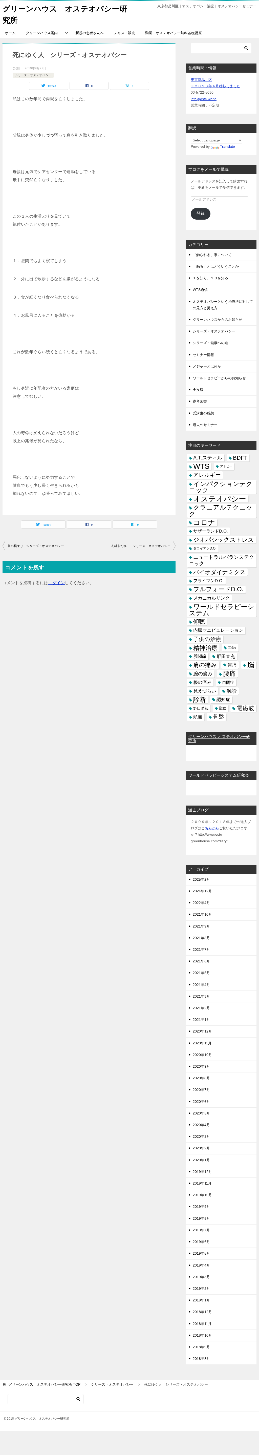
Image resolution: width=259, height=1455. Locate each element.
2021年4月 (201, 985)
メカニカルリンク (211, 598)
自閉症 (228, 682)
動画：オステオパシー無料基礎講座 (173, 33)
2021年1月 (201, 1020)
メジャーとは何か (207, 366)
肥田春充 (226, 656)
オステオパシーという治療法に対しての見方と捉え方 (223, 305)
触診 (232, 691)
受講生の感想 (203, 413)
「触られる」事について (212, 255)
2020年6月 (201, 1102)
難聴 (222, 708)
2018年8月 (201, 1359)
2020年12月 (202, 1031)
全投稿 (198, 390)
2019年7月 (201, 1230)
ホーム (10, 33)
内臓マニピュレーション (218, 630)
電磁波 (245, 708)
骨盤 (218, 717)
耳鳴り (232, 647)
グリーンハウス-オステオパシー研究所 (219, 738)
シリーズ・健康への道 (210, 343)
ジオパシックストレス (223, 539)
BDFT (240, 458)
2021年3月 (201, 996)
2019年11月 (202, 1183)
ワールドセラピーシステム (221, 610)
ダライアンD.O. (205, 548)
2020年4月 (201, 1125)
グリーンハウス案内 (42, 33)
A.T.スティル (207, 457)
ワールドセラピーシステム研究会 (218, 775)
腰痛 (229, 673)
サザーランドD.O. (210, 531)
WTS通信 (200, 290)
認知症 (223, 699)
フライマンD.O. (208, 580)
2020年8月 (201, 1078)
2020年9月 (201, 1066)
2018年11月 (202, 1324)
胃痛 (232, 664)
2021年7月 (201, 949)
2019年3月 (201, 1277)
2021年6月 (201, 961)
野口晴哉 (200, 708)
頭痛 (197, 716)
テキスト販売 (124, 33)
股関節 (199, 656)
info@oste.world (204, 99)
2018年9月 (201, 1347)
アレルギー (207, 475)
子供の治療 (207, 639)
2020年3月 (201, 1136)
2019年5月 (201, 1253)
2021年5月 (201, 973)
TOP (44, 1384)
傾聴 (199, 621)
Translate (227, 146)
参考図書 (200, 401)
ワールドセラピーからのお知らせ (219, 378)
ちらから (212, 828)
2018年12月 (202, 1312)
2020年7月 (201, 1090)
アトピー (226, 466)
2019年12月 (202, 1172)
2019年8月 (201, 1218)
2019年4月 (201, 1265)
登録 (201, 213)
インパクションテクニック (220, 487)
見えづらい (204, 690)
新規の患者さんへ (89, 33)
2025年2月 (201, 879)
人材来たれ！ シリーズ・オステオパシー (140, 546)
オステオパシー (219, 498)
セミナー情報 (203, 355)
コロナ (204, 522)
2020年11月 (202, 1043)
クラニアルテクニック (220, 510)
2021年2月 (201, 1008)
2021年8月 (201, 938)
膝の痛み (202, 682)
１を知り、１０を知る (210, 278)
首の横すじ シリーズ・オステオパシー (36, 546)
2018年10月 (202, 1335)
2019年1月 (201, 1300)
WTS (201, 466)
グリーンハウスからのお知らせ (217, 320)
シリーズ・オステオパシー (33, 75)
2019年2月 (201, 1289)
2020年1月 (201, 1160)
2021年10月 (202, 914)
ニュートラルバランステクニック (221, 560)
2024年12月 (202, 891)
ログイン (56, 583)
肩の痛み (205, 665)
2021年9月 (201, 926)
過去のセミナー (205, 425)
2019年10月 (202, 1195)
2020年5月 (201, 1113)
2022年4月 (201, 903)
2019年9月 (201, 1207)
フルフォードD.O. (218, 589)
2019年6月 (201, 1242)
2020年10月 (202, 1055)
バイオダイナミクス (219, 572)
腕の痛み (202, 673)
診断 (199, 699)
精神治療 (205, 647)
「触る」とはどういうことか (216, 266)
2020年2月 (201, 1148)
